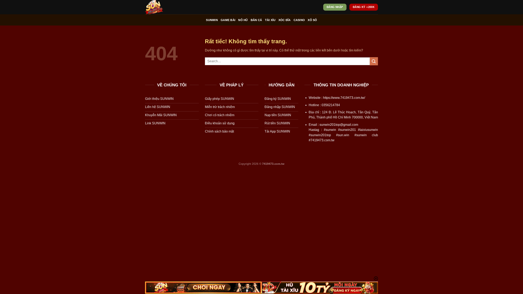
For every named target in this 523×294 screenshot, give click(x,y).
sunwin (212, 20)
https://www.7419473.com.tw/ (344, 97)
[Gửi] (374, 61)
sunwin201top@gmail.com (339, 124)
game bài (228, 20)
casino (299, 20)
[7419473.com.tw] (165, 7)
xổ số (312, 20)
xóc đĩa (284, 20)
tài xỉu (270, 20)
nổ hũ (243, 20)
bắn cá (256, 20)
